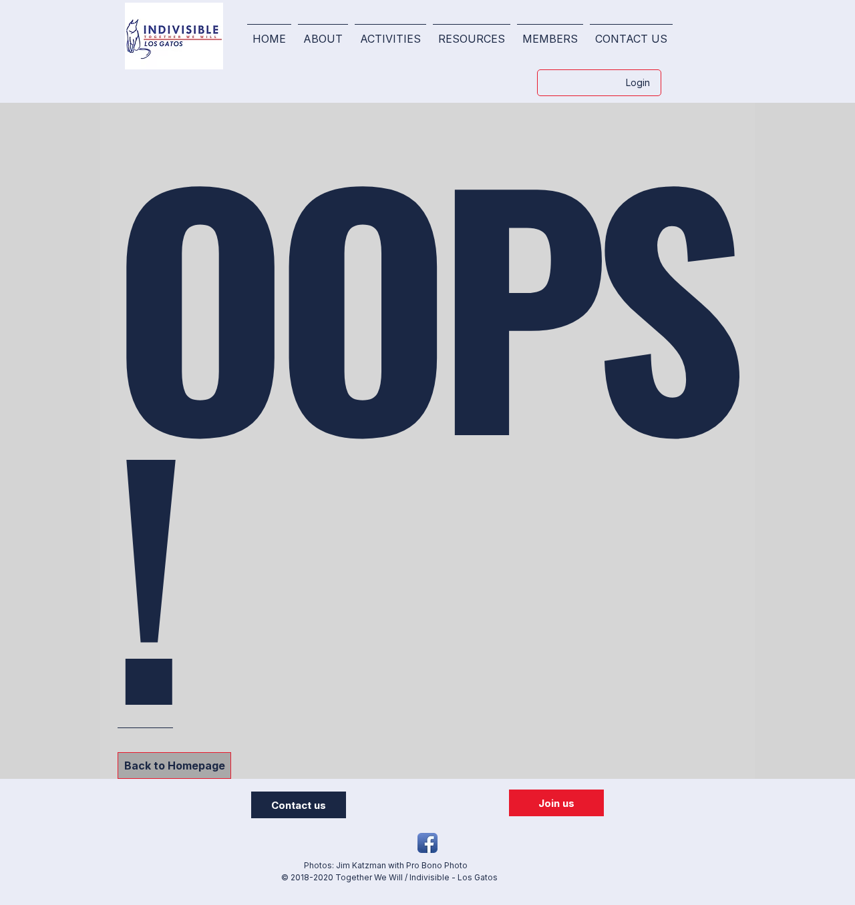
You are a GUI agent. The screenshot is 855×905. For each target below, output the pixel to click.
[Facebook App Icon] (427, 843)
